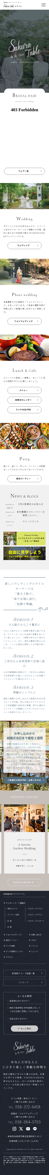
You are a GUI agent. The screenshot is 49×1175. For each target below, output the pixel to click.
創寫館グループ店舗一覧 (23, 973)
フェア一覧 (23, 171)
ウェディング (23, 245)
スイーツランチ (31, 521)
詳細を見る (22, 867)
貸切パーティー (23, 478)
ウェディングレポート (23, 882)
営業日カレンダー (23, 399)
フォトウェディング (23, 321)
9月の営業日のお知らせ (30, 504)
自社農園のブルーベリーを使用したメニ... (31, 513)
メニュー (23, 390)
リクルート (23, 982)
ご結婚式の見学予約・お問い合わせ (24, 780)
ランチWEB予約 (23, 409)
